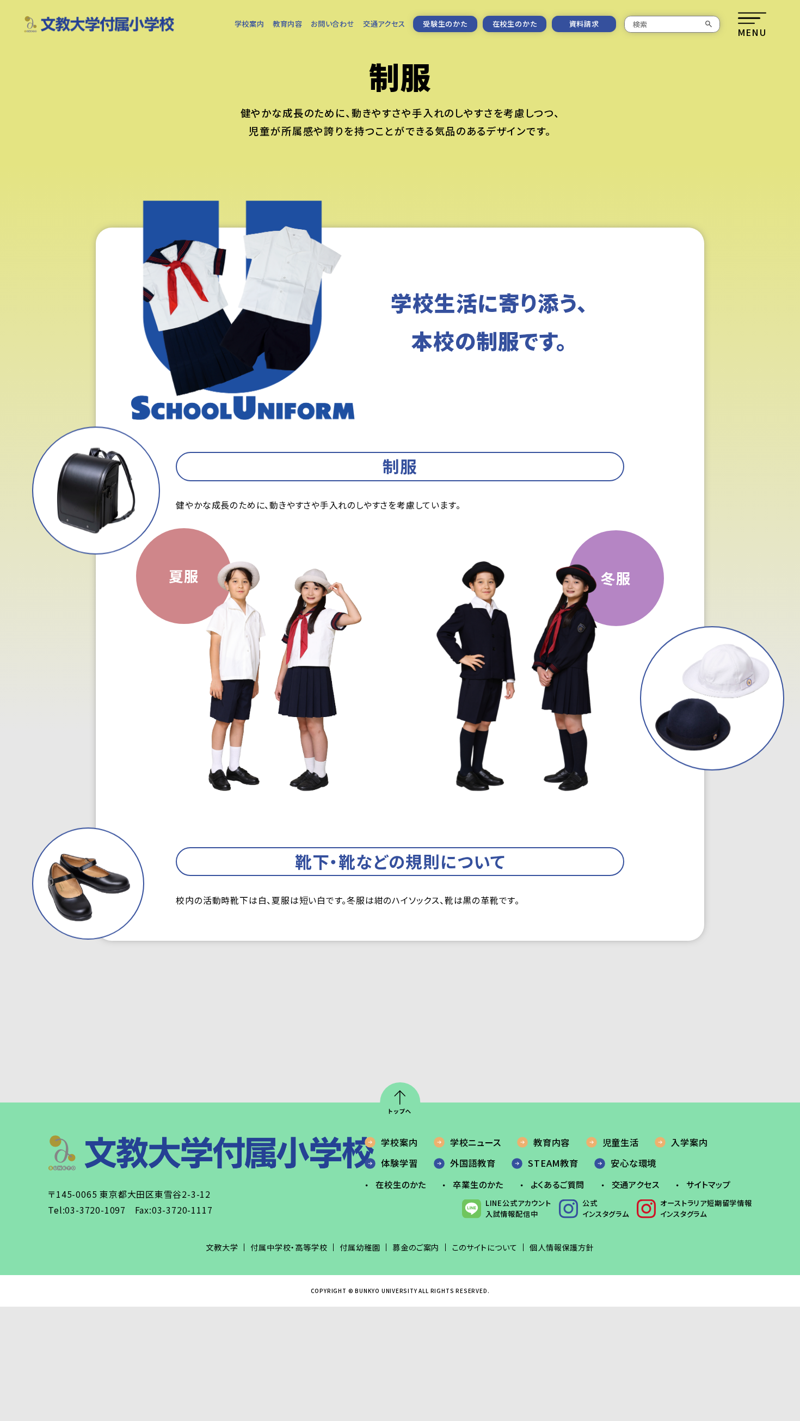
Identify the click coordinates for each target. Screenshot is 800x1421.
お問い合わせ (333, 24)
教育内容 (288, 24)
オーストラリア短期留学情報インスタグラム (706, 1208)
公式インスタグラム (605, 1208)
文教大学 (222, 1247)
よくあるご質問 (558, 1184)
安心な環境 (633, 1162)
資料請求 (584, 24)
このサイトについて (484, 1247)
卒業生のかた (478, 1184)
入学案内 (689, 1142)
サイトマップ (708, 1184)
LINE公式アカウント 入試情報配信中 (518, 1208)
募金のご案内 (415, 1247)
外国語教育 (473, 1162)
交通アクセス (384, 24)
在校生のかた (515, 24)
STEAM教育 (553, 1162)
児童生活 (620, 1142)
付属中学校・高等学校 (288, 1247)
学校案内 (249, 24)
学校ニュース (475, 1142)
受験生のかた (445, 24)
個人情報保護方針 (562, 1247)
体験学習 (399, 1162)
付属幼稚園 (360, 1247)
